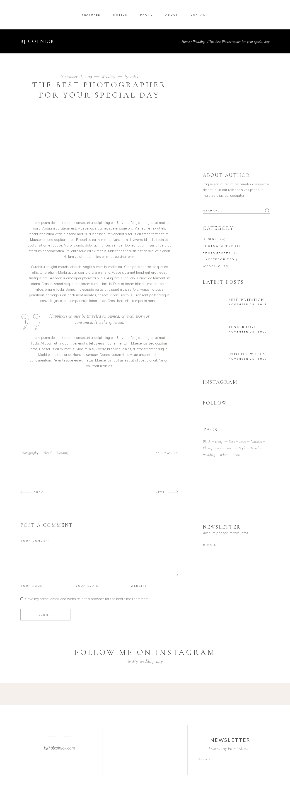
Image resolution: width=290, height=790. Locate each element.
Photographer (218, 245)
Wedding (199, 41)
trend (47, 452)
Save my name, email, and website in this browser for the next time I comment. (87, 599)
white (224, 454)
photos (229, 447)
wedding (62, 452)
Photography (217, 252)
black (207, 441)
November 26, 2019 (76, 76)
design (219, 441)
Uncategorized (218, 259)
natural (256, 441)
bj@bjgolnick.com (59, 747)
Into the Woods (247, 354)
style (242, 447)
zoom (236, 454)
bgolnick (131, 76)
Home (185, 41)
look (242, 441)
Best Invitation (246, 300)
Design (210, 239)
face (232, 441)
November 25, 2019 (248, 304)
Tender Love (242, 327)
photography (29, 452)
